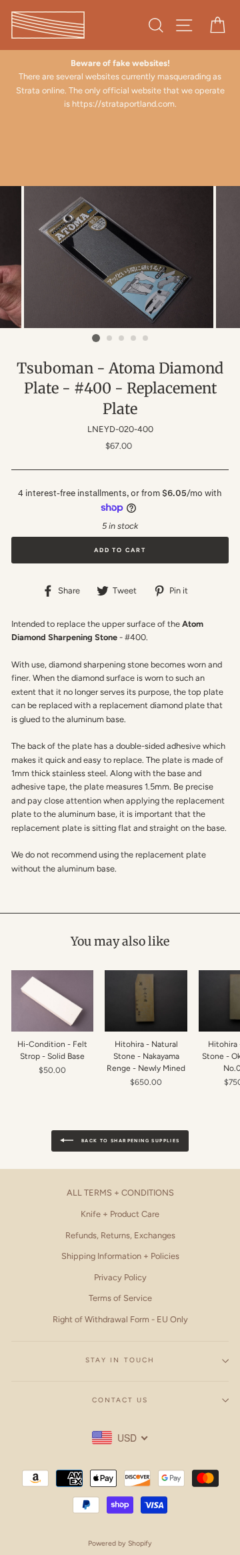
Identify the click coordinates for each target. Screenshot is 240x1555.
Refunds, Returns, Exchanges (120, 1235)
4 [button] (134, 338)
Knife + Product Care (120, 1214)
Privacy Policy (120, 1277)
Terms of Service (120, 1298)
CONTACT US (120, 1400)
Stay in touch (120, 1360)
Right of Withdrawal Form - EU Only (120, 1319)
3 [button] (122, 338)
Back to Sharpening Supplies (129, 1141)
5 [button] (146, 338)
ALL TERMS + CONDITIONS (120, 1193)
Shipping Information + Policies (120, 1256)
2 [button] (110, 338)
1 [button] (96, 338)
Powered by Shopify (120, 1543)
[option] (120, 84)
